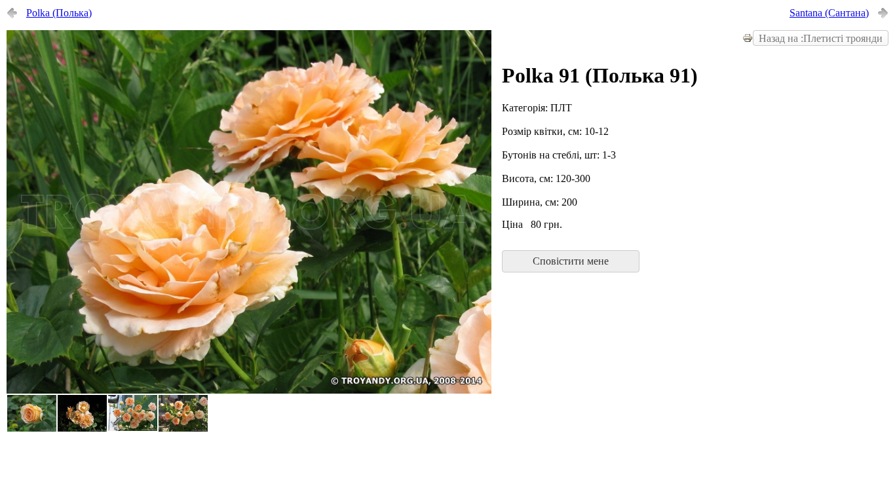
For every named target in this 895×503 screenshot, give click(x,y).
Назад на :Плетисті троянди (821, 38)
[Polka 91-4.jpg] (32, 428)
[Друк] (747, 39)
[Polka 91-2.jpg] (82, 428)
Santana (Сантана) (829, 12)
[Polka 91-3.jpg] (249, 390)
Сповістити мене (571, 261)
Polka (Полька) (59, 12)
